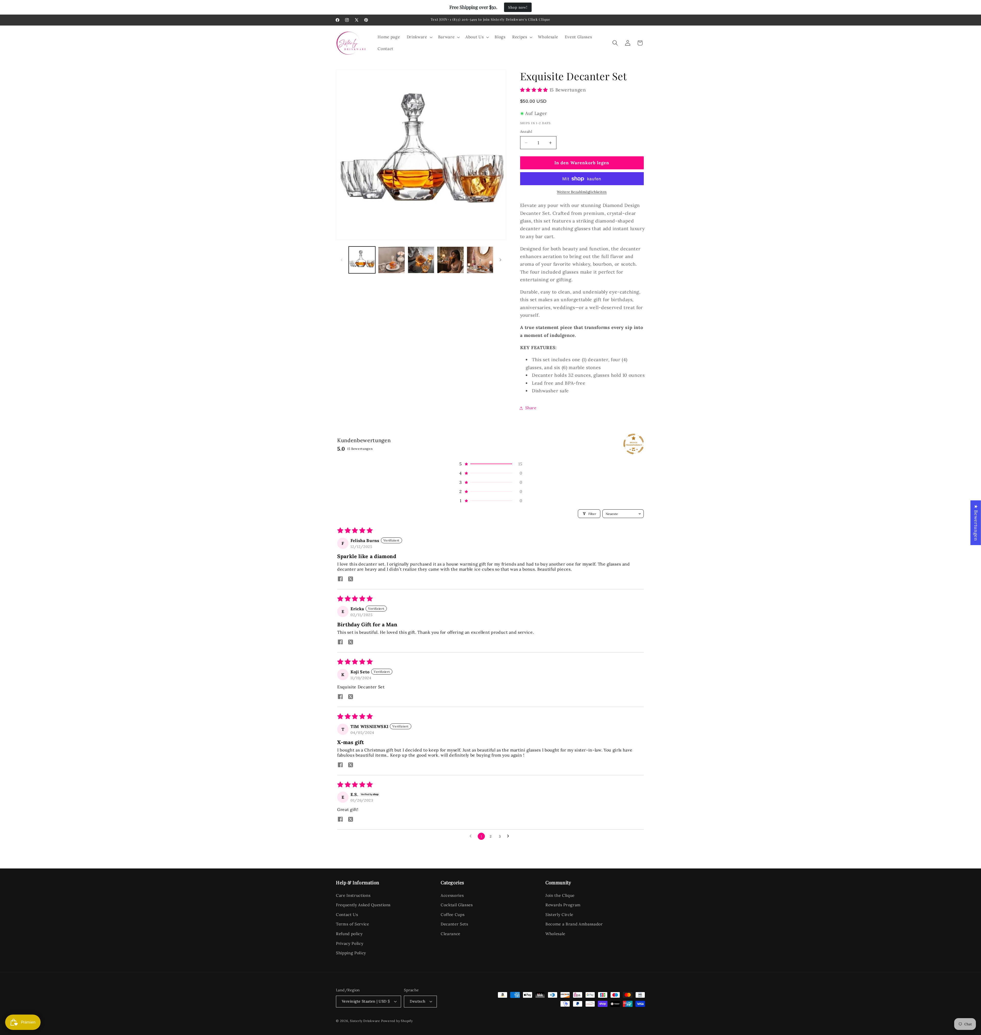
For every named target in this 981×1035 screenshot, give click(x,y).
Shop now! (518, 7)
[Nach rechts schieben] (500, 260)
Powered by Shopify (397, 1021)
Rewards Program (563, 904)
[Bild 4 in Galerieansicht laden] (450, 259)
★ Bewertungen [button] (976, 522)
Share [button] (530, 407)
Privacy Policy (349, 943)
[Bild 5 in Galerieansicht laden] (480, 259)
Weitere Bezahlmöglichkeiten (582, 192)
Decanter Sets (454, 924)
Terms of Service (352, 924)
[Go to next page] (509, 836)
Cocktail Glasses (457, 904)
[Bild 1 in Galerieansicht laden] (362, 259)
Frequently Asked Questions (363, 904)
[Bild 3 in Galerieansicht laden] (421, 259)
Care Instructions (353, 895)
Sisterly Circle (559, 914)
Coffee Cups (452, 914)
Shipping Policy (351, 952)
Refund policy (349, 933)
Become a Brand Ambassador (574, 924)
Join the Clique (560, 895)
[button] (419, 37)
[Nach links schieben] (341, 260)
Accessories (452, 895)
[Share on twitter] (350, 579)
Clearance (450, 933)
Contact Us (347, 914)
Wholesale (555, 933)
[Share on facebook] (340, 579)
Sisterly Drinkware (365, 1021)
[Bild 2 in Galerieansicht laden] (391, 259)
